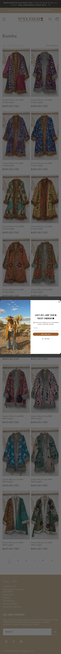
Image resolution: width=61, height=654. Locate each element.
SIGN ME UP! (46, 334)
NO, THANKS (45, 338)
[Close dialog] (59, 302)
